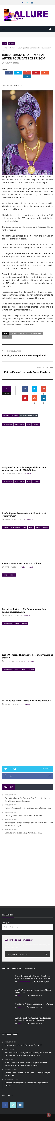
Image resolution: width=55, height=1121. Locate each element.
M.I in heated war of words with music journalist (26, 700)
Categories (6, 923)
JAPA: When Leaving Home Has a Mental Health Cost (33, 991)
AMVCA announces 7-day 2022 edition (21, 563)
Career (6, 527)
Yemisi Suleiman (24, 982)
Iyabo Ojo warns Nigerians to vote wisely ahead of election (27, 656)
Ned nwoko (23, 333)
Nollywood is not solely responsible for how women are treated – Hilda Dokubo (24, 469)
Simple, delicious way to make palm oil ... (25, 355)
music (17, 669)
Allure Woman (8, 424)
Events (31, 527)
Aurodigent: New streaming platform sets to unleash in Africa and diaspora (33, 1019)
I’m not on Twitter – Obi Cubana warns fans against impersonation (24, 610)
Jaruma (13, 333)
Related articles (10, 416)
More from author (28, 416)
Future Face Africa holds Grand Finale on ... (28, 372)
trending (7, 337)
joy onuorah (26, 474)
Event (24, 527)
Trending (11, 44)
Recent (5, 968)
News (4, 44)
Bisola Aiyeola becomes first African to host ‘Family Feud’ (24, 514)
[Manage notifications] (49, 1115)
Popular (16, 968)
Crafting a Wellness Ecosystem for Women (34, 1004)
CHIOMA (21, 996)
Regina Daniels (36, 333)
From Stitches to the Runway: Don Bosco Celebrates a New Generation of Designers (33, 977)
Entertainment (19, 424)
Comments (29, 968)
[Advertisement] (27, 742)
